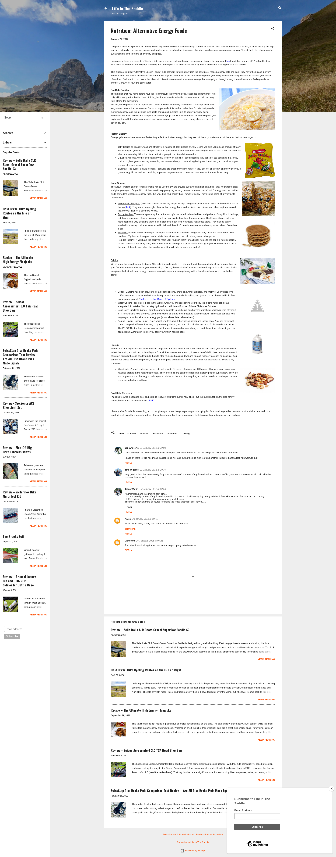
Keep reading (266, 659)
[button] (273, 29)
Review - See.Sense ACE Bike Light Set (18, 405)
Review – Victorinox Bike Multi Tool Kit (19, 494)
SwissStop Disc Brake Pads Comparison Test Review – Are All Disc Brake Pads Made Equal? (171, 790)
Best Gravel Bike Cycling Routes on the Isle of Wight (146, 670)
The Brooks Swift (14, 536)
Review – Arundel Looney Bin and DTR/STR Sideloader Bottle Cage (19, 580)
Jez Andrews (132, 448)
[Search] (280, 8)
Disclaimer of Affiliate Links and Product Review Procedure (193, 834)
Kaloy (128, 519)
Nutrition (131, 433)
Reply (128, 462)
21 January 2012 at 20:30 (153, 469)
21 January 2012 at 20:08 (153, 448)
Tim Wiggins (132, 469)
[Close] (331, 788)
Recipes (144, 433)
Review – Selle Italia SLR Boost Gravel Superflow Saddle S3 (150, 629)
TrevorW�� (132, 489)
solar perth (130, 529)
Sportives (172, 433)
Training (185, 433)
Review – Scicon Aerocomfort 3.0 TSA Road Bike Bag (146, 750)
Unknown (130, 540)
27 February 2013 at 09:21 (149, 540)
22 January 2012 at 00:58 (153, 489)
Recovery (158, 433)
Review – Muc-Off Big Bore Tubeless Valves (17, 449)
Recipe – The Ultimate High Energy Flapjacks (141, 710)
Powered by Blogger (194, 850)
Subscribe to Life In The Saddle (193, 842)
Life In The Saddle (127, 8)
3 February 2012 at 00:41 (145, 519)
